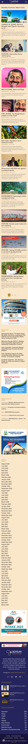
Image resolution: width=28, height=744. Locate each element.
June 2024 (4, 522)
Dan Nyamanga (4, 144)
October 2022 (5, 567)
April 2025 (4, 500)
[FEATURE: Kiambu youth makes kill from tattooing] (14, 215)
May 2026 (4, 470)
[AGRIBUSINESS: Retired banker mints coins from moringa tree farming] (14, 268)
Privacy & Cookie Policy (16, 735)
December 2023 (6, 535)
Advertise (8, 735)
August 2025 (5, 491)
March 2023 (5, 555)
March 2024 (5, 529)
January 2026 (5, 479)
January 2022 (5, 582)
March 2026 (5, 475)
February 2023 (6, 558)
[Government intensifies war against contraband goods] (14, 160)
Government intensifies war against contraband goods (13, 169)
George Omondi (4, 57)
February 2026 (6, 477)
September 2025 (6, 488)
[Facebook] (8, 676)
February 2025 (6, 504)
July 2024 (4, 520)
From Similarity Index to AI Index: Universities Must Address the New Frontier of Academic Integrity (12, 355)
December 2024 (6, 508)
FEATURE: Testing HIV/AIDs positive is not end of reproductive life (14, 251)
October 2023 (5, 540)
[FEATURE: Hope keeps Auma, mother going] (14, 46)
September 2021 (6, 591)
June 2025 (4, 495)
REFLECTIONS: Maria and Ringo (12, 89)
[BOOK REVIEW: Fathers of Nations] (5, 687)
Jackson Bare (4, 29)
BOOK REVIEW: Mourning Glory (12, 412)
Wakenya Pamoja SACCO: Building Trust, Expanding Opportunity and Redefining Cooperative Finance (12, 342)
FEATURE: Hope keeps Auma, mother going (11, 55)
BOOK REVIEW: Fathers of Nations (18, 686)
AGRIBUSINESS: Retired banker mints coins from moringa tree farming (12, 278)
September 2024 (6, 515)
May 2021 (4, 600)
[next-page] (18, 295)
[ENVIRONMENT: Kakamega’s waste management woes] (14, 188)
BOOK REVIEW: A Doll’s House (17, 700)
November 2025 (6, 484)
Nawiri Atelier (14, 742)
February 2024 (6, 531)
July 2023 (4, 546)
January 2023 (5, 560)
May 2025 (4, 497)
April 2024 (4, 526)
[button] (2, 2)
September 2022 (6, 569)
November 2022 (6, 564)
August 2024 (5, 517)
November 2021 (6, 587)
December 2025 (6, 482)
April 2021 (4, 602)
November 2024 (6, 511)
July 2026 (4, 466)
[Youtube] (20, 676)
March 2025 (5, 502)
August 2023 (5, 544)
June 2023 (4, 549)
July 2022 (4, 571)
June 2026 (4, 468)
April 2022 (4, 576)
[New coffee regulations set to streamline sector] (14, 132)
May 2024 (4, 524)
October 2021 (5, 589)
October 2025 (5, 486)
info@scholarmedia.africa (17, 672)
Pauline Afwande (5, 227)
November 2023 (6, 538)
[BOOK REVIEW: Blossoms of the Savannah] (5, 694)
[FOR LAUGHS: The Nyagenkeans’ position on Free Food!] (14, 105)
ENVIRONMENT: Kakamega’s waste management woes (13, 197)
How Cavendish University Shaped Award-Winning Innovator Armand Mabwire (12, 349)
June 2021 (4, 598)
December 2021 (6, 585)
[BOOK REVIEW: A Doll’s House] (5, 701)
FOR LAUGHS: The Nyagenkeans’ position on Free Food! (13, 115)
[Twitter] (16, 676)
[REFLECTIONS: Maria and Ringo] (14, 77)
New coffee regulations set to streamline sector (11, 142)
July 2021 (4, 596)
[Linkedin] (12, 676)
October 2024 (5, 513)
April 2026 (4, 473)
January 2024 (5, 533)
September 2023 (6, 542)
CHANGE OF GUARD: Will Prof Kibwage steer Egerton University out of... (12, 26)
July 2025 (4, 493)
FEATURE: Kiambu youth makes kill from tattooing (13, 225)
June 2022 (4, 573)
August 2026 (5, 464)
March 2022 (5, 578)
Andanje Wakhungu (5, 199)
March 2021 (5, 605)
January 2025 (5, 506)
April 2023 (4, 553)
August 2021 (5, 593)
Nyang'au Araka (5, 91)
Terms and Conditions (8, 738)
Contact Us (22, 738)
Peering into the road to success (16, 415)
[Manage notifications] (4, 740)
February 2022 (6, 580)
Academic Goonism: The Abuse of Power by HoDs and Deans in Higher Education (13, 361)
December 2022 (6, 562)
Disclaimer (16, 738)
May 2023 (4, 551)
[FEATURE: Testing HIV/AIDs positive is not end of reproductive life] (14, 242)
